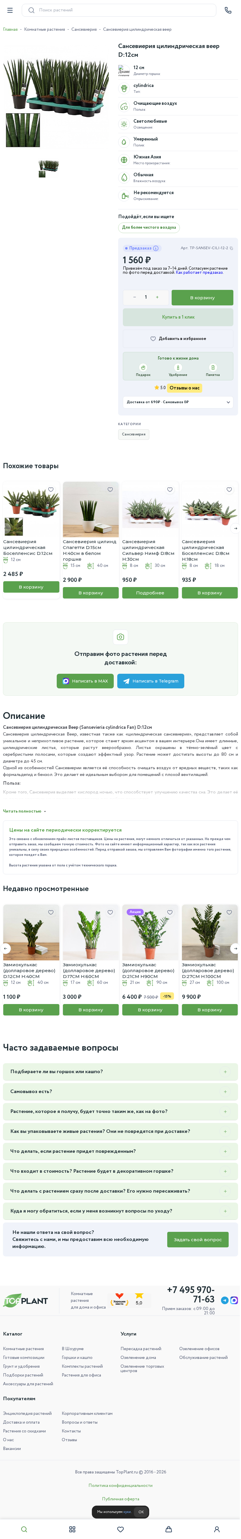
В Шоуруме (72, 1349)
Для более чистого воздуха (149, 227)
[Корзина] (165, 1529)
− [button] (134, 297)
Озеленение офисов (196, 1349)
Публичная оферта (118, 1499)
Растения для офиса (80, 1375)
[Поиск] (23, 1529)
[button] (231, 528)
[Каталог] (71, 1529)
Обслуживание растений (200, 1358)
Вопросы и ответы (78, 1422)
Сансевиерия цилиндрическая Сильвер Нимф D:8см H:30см (148, 550)
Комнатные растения (44, 29)
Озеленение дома (136, 1358)
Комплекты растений (81, 1366)
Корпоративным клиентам (86, 1413)
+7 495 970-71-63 (186, 1295)
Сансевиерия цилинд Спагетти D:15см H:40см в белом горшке (89, 550)
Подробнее (150, 593)
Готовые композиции (23, 1358)
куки (124, 1511)
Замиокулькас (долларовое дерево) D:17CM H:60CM (89, 970)
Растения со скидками (24, 1431)
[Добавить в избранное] (50, 490)
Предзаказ (140, 248)
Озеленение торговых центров (140, 1368)
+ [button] (157, 297)
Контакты (70, 1431)
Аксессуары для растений (28, 1384)
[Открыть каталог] (10, 10)
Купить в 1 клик (178, 317)
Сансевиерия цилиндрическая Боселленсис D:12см (28, 547)
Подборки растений (23, 1375)
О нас (8, 1440)
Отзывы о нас (185, 388)
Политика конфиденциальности (118, 1485)
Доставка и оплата (21, 1422)
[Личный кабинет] (213, 1529)
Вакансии (12, 1449)
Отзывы (68, 1440)
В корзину (202, 297)
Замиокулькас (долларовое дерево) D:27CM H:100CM (208, 970)
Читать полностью (22, 811)
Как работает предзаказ (199, 273)
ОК (138, 1512)
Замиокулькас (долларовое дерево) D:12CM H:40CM (29, 970)
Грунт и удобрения (21, 1366)
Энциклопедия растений (27, 1413)
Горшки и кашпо (76, 1358)
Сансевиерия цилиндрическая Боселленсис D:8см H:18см (206, 550)
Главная (10, 29)
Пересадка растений (138, 1349)
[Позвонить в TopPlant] (228, 10)
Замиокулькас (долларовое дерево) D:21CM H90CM (148, 970)
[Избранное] (118, 1529)
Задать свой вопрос (193, 1239)
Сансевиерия (84, 29)
